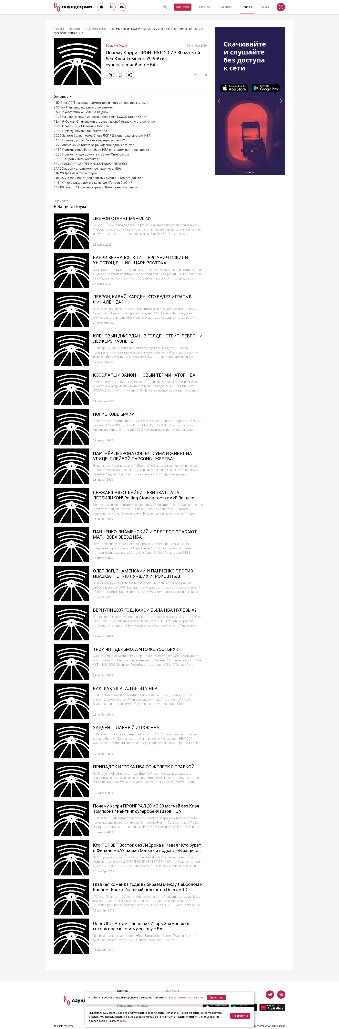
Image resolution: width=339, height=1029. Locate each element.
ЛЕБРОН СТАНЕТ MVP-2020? (122, 218)
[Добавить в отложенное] (120, 75)
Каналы (247, 7)
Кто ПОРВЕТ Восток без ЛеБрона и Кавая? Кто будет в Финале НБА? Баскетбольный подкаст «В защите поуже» (147, 850)
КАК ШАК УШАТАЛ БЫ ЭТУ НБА (125, 688)
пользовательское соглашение (183, 997)
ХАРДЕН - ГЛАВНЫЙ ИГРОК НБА (126, 727)
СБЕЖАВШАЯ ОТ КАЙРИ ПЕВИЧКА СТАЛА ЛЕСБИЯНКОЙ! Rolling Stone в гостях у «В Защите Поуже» (143, 498)
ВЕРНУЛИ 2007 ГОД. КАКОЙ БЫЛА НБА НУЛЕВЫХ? (145, 610)
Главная (204, 7)
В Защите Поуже (95, 28)
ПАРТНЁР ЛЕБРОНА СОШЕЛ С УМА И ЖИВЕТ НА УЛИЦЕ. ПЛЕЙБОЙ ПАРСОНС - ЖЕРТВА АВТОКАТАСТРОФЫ (142, 459)
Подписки (226, 7)
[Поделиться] (130, 75)
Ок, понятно (240, 1015)
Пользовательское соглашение (267, 1026)
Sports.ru (74, 28)
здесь (123, 1020)
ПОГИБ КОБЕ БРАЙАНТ (116, 414)
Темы (265, 7)
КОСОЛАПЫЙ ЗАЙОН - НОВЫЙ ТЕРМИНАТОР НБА (144, 375)
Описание (61, 97)
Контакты (172, 991)
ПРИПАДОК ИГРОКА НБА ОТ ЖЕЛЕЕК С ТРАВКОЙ (143, 766)
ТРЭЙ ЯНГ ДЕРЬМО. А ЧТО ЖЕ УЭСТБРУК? (136, 649)
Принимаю (216, 997)
